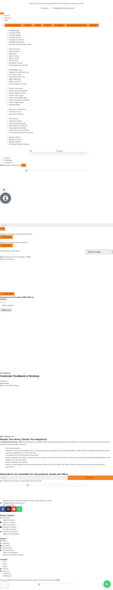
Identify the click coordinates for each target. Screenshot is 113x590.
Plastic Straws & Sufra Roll (19, 100)
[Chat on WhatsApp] (107, 584)
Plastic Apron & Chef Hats (19, 130)
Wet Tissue (13, 61)
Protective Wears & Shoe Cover (21, 132)
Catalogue (8, 160)
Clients (7, 158)
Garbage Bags (14, 105)
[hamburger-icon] (2, 13)
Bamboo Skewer (15, 142)
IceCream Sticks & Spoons (19, 144)
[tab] (13, 25)
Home (6, 15)
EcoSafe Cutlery (15, 37)
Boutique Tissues (16, 63)
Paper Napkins (14, 51)
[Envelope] (14, 509)
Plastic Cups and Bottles (18, 91)
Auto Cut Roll (14, 58)
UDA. (58, 580)
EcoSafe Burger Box (16, 42)
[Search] (2, 229)
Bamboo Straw (14, 137)
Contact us (8, 162)
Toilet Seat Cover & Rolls (18, 65)
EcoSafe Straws (15, 35)
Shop (6, 20)
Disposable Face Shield (18, 125)
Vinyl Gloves (14, 119)
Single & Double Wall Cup (19, 72)
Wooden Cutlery (15, 139)
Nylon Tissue (14, 56)
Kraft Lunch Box (15, 81)
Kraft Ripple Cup (15, 70)
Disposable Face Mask (17, 128)
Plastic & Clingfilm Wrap (18, 98)
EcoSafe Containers (16, 40)
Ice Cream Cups (15, 74)
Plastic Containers (16, 88)
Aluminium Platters (16, 114)
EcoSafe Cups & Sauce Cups (20, 44)
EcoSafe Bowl (14, 30)
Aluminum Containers (17, 109)
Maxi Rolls (13, 54)
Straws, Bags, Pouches (18, 84)
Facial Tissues (14, 49)
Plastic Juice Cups (16, 95)
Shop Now (6, 237)
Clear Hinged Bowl (16, 102)
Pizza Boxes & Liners (17, 77)
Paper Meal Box (15, 79)
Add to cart (6, 310)
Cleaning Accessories (17, 123)
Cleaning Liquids (15, 121)
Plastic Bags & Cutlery (17, 93)
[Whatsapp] (19, 509)
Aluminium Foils (15, 112)
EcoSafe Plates (15, 33)
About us (7, 18)
